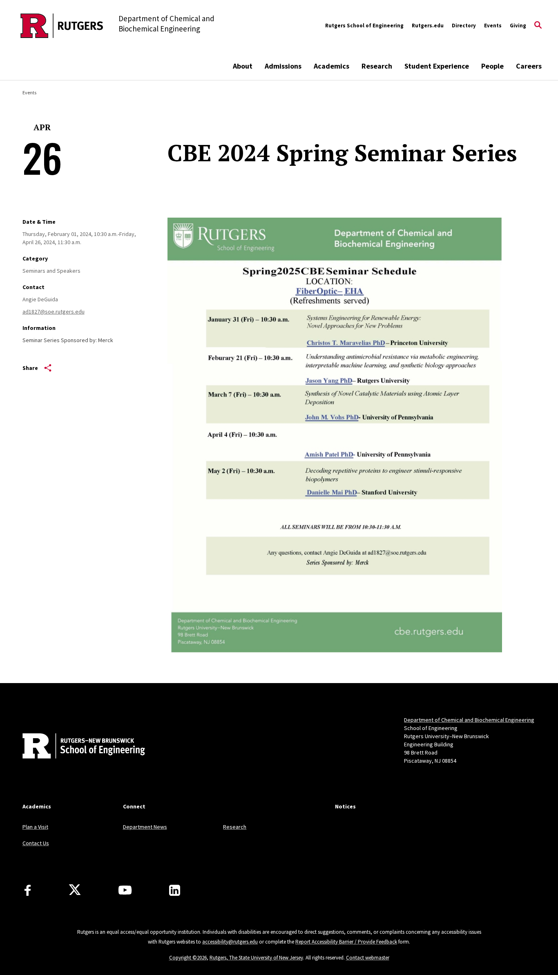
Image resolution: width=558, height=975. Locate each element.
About (242, 66)
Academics (331, 66)
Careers (529, 66)
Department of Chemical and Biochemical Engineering (469, 719)
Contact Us (35, 843)
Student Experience (436, 66)
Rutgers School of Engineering (364, 25)
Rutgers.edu (428, 25)
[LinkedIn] (174, 890)
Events (493, 25)
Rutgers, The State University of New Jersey (256, 957)
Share (30, 368)
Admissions (283, 66)
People (492, 66)
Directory (464, 25)
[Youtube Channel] (125, 890)
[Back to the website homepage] (61, 25)
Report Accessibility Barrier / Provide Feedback (346, 941)
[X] (74, 890)
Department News (145, 826)
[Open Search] (538, 26)
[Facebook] (28, 890)
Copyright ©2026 (188, 957)
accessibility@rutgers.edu (230, 941)
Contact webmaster (367, 957)
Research (377, 66)
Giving (518, 25)
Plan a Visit (35, 826)
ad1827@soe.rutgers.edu (53, 311)
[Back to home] (76, 746)
